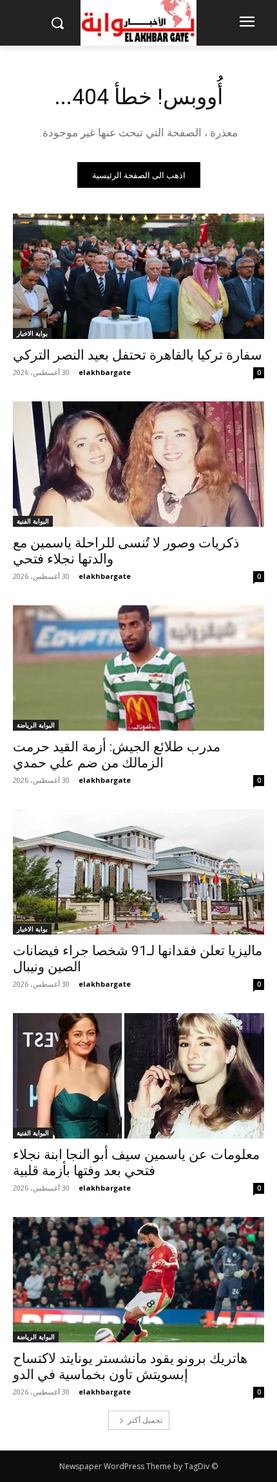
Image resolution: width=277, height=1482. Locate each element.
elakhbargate (105, 372)
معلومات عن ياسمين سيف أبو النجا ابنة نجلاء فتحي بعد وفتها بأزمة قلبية (136, 1162)
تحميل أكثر (145, 1419)
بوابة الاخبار (32, 333)
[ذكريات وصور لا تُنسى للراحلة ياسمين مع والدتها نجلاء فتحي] (138, 464)
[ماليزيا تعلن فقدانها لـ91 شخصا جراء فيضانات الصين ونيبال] (138, 872)
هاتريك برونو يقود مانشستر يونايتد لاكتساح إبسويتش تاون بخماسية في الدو (130, 1366)
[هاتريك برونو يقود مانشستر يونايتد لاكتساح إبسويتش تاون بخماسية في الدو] (138, 1279)
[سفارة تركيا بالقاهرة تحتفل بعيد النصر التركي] (138, 276)
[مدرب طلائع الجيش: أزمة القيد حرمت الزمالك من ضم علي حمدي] (138, 668)
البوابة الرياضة (36, 724)
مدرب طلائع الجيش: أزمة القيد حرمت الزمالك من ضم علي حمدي (116, 755)
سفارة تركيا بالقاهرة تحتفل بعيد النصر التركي (137, 355)
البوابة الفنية (33, 521)
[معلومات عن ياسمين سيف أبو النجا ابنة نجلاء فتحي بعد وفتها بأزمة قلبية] (138, 1076)
